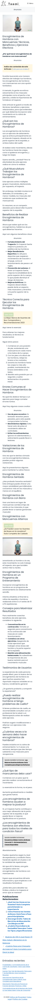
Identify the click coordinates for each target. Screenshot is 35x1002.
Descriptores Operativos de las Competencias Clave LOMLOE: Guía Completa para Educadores (14, 979)
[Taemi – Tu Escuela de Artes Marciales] (10, 3)
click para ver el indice (20, 69)
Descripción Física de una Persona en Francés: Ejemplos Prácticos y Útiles (15, 985)
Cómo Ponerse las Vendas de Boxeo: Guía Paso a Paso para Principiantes (19, 914)
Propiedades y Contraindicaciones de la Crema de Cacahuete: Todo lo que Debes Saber (16, 967)
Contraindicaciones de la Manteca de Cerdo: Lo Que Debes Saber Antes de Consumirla (17, 989)
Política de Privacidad (18, 997)
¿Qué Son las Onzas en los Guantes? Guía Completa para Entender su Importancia (19, 905)
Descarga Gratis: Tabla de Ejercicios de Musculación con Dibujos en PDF (19, 921)
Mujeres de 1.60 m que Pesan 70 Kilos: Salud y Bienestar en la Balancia (17, 940)
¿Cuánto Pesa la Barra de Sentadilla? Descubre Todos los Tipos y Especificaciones (20, 928)
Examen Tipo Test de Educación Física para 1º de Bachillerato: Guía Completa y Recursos (17, 973)
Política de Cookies (20, 999)
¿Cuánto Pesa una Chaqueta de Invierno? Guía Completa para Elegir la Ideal (17, 949)
